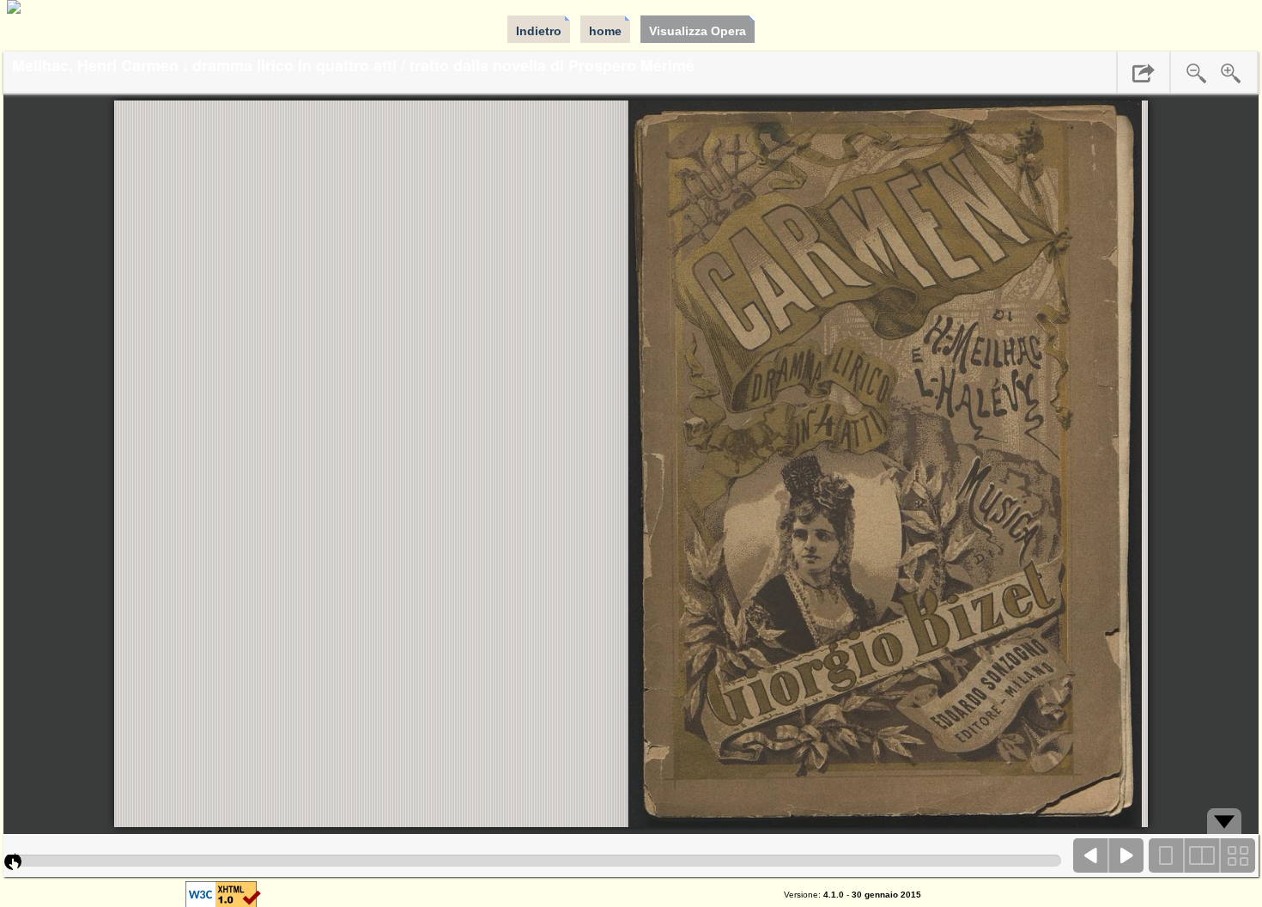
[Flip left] (1091, 855)
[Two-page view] (1202, 855)
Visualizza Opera (697, 31)
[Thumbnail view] (1237, 855)
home (605, 31)
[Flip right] (1126, 855)
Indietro (538, 31)
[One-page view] (1167, 855)
